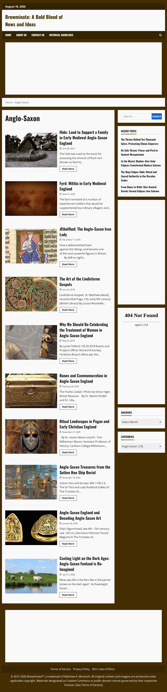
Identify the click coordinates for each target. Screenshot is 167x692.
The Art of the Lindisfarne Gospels (31, 294)
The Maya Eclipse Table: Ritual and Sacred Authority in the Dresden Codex (139, 176)
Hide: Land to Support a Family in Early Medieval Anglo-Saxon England (31, 150)
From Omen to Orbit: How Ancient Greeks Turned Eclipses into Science (140, 189)
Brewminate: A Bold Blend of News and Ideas (34, 20)
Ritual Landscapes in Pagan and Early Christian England (31, 436)
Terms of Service (60, 669)
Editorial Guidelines (61, 35)
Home (8, 35)
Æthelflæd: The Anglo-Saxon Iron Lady (31, 246)
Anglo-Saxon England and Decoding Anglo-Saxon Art (31, 527)
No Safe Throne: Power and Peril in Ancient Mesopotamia (139, 152)
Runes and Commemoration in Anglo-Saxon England (31, 390)
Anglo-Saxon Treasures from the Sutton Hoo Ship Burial (31, 482)
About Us (21, 35)
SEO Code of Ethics (103, 669)
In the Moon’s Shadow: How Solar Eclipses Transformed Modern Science (141, 163)
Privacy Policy (81, 669)
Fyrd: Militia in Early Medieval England (31, 198)
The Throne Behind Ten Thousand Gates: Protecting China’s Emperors (139, 141)
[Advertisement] (83, 68)
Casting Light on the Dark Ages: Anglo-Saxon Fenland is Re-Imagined (31, 576)
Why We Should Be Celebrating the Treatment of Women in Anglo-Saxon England (31, 342)
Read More (69, 169)
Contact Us (37, 35)
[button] (160, 35)
